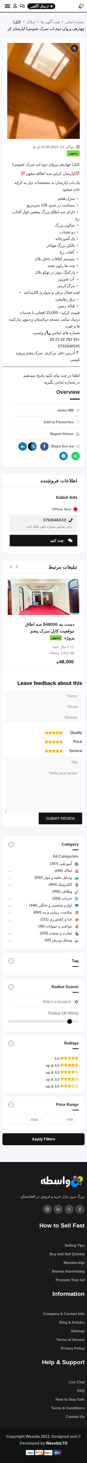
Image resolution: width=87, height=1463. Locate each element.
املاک (63, 870)
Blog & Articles (72, 1322)
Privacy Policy (73, 1348)
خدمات (62, 898)
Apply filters (43, 1139)
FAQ (81, 1391)
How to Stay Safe (70, 1399)
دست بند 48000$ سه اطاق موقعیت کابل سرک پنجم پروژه (49, 631)
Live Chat (77, 1382)
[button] (17, 567)
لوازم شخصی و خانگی (50, 905)
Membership (74, 1263)
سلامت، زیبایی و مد (52, 912)
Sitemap (78, 1331)
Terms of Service (70, 1340)
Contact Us (75, 1417)
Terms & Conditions (68, 1408)
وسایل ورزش (58, 940)
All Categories (66, 856)
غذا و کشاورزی (56, 919)
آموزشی (61, 863)
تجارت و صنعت (56, 933)
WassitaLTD (57, 1443)
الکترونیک (60, 884)
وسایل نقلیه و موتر (53, 877)
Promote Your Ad (70, 1280)
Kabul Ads (66, 497)
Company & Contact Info (64, 1314)
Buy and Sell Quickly (67, 1254)
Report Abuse (61, 434)
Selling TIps (75, 1245)
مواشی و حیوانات (55, 926)
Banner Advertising (68, 1271)
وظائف (62, 891)
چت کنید (57, 540)
